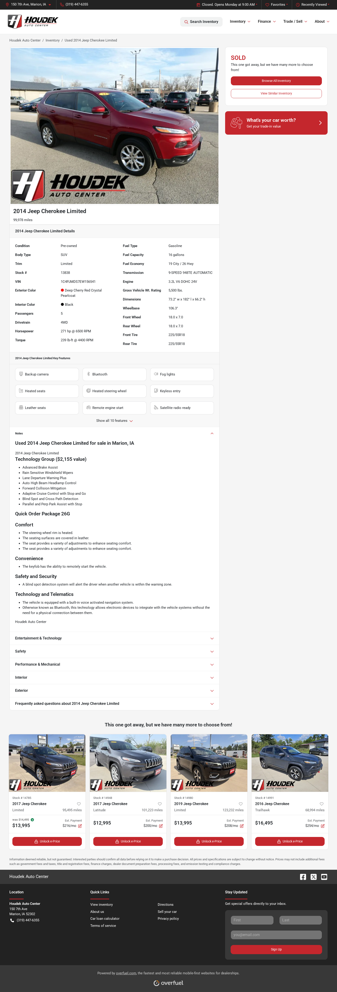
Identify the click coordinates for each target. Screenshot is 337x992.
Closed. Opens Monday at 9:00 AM (228, 5)
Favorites (278, 5)
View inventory (101, 905)
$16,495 (264, 823)
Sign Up (276, 949)
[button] (30, 4)
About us (97, 912)
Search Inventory (204, 21)
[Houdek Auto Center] (32, 21)
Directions (166, 905)
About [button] (320, 21)
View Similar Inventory (276, 93)
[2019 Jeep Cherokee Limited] (209, 763)
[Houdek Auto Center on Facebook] (301, 876)
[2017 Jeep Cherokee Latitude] (128, 763)
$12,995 (102, 823)
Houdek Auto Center (25, 40)
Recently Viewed (314, 5)
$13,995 (183, 823)
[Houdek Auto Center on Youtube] (322, 876)
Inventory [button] (238, 21)
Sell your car (167, 912)
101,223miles (152, 810)
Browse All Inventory (276, 81)
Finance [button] (264, 21)
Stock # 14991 (264, 798)
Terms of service (103, 926)
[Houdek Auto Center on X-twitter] (312, 876)
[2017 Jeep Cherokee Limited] (47, 763)
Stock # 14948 (102, 798)
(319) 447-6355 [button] (77, 4)
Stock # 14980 (183, 798)
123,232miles (233, 810)
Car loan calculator (104, 919)
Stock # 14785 (21, 798)
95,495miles (72, 810)
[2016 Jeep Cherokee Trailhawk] (289, 763)
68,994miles (315, 810)
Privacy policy (168, 919)
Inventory (53, 40)
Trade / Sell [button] (292, 21)
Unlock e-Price (50, 841)
